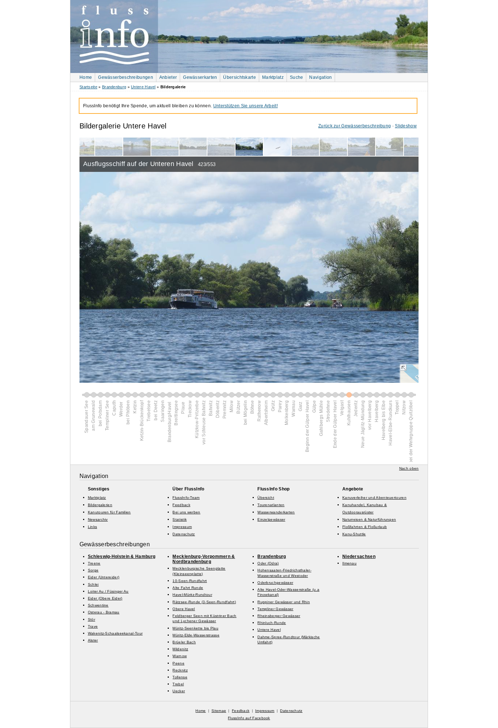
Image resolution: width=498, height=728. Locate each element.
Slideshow (406, 125)
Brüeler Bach (184, 642)
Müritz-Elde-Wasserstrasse (195, 635)
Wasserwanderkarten (276, 512)
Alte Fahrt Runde (187, 588)
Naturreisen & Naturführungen (369, 519)
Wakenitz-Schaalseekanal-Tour (115, 633)
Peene (178, 663)
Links (92, 527)
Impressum (182, 527)
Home (85, 77)
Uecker (178, 691)
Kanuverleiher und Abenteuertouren (374, 498)
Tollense (179, 677)
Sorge (93, 570)
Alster (93, 640)
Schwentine (98, 605)
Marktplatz (273, 77)
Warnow (179, 656)
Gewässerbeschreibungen (125, 77)
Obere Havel (183, 609)
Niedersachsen (359, 556)
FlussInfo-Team (185, 498)
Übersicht (265, 498)
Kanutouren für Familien (109, 512)
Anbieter (168, 77)
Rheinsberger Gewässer (278, 616)
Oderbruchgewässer (275, 583)
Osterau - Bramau (104, 612)
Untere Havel (143, 87)
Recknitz (179, 670)
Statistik (179, 519)
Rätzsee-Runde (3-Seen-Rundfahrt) (204, 602)
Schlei (93, 584)
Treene (94, 563)
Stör (91, 619)
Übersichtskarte (239, 77)
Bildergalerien (100, 505)
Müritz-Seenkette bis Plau (195, 628)
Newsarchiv (98, 519)
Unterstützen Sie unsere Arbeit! (245, 105)
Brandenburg (114, 87)
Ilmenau (349, 563)
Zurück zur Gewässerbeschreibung (354, 125)
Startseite (88, 87)
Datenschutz (183, 534)
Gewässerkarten (200, 77)
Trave (93, 626)
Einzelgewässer (271, 519)
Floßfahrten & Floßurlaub (364, 527)
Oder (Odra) (268, 563)
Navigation (320, 77)
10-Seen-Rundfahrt (189, 581)
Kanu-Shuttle (354, 534)
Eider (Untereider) (103, 577)
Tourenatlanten (270, 505)
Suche (296, 77)
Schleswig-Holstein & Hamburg (121, 556)
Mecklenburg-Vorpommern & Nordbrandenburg (203, 559)
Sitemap (218, 711)
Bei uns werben (186, 512)
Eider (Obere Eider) (105, 598)
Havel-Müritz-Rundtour (192, 595)
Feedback (181, 505)
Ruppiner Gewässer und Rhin (283, 602)
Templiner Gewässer (275, 609)
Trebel (178, 684)
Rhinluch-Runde (271, 623)
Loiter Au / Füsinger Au (108, 591)
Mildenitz (180, 649)
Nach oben (409, 468)
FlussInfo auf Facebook (249, 718)
